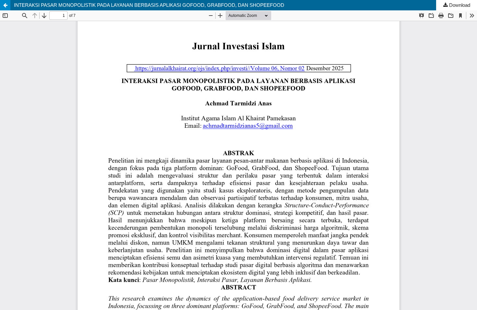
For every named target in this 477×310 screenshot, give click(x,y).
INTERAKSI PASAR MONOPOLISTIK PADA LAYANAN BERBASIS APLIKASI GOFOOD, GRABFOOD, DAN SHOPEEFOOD (149, 5)
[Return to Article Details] (5, 5)
